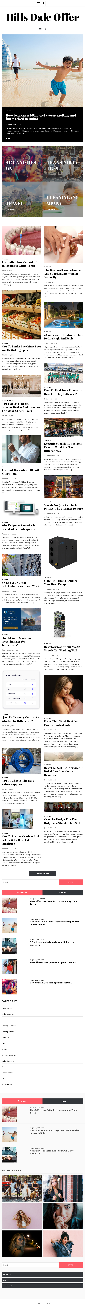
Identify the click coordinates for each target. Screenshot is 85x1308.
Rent (3, 1067)
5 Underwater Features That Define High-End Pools (63, 336)
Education (5, 1037)
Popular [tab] (23, 892)
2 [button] (9, 139)
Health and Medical (9, 1055)
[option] (42, 88)
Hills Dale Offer (42, 17)
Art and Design (22, 165)
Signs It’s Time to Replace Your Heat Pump (60, 582)
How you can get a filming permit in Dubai (51, 982)
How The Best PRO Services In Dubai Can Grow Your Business (63, 771)
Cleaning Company (62, 200)
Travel (8, 110)
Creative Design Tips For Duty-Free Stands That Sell (62, 821)
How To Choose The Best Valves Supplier (18, 782)
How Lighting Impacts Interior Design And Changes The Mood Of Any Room (21, 407)
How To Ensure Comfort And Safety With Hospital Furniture (20, 840)
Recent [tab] (64, 892)
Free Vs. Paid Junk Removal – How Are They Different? (63, 392)
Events (4, 1043)
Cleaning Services (8, 1032)
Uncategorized (7, 400)
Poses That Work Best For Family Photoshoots (61, 723)
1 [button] (7, 139)
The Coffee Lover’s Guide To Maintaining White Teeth (20, 264)
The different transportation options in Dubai (53, 962)
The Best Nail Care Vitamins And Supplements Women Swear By (62, 273)
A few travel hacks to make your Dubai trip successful (52, 943)
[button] (43, 3)
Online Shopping (8, 1061)
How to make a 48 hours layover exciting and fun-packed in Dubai (41, 117)
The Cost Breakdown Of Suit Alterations (20, 472)
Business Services (8, 1014)
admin (22, 124)
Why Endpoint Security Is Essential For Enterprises (18, 527)
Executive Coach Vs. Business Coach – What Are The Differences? (63, 447)
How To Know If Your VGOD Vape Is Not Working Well (62, 648)
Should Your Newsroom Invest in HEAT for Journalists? (17, 641)
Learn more (10, 174)
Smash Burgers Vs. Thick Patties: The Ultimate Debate (63, 506)
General (5, 259)
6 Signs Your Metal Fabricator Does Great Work (20, 584)
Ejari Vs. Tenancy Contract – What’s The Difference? (20, 719)
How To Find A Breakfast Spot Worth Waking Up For (21, 348)
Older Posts (42, 873)
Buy (3, 1020)
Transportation (62, 165)
